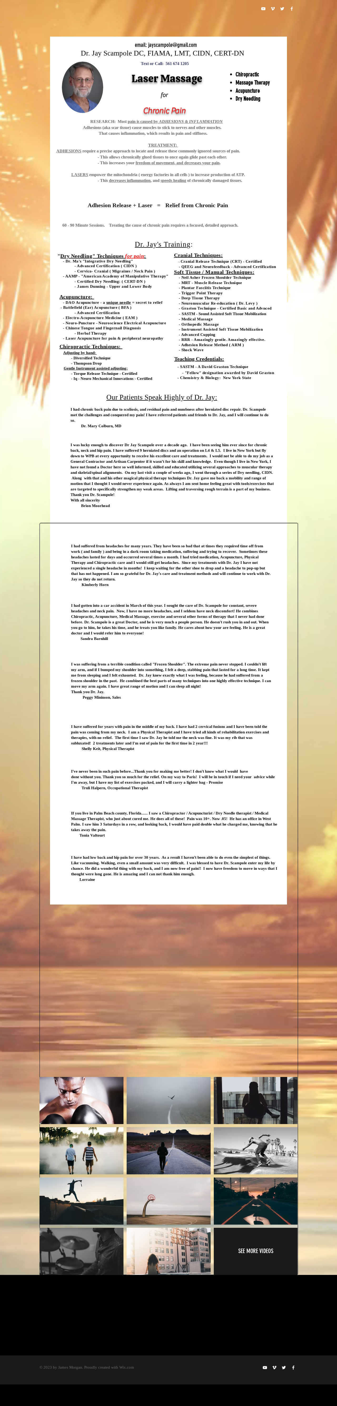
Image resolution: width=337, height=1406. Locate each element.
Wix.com (126, 1367)
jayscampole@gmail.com (172, 44)
